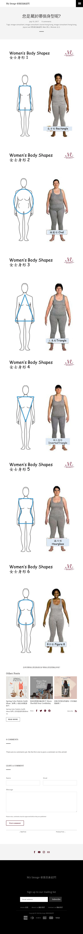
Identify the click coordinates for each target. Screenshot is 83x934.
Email (45, 778)
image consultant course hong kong (39, 24)
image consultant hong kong (65, 24)
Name (8, 778)
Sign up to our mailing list (41, 892)
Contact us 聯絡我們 (55, 907)
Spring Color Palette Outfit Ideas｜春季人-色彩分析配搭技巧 (17, 703)
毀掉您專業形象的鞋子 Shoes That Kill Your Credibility (41, 702)
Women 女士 (55, 27)
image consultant (17, 24)
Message (9, 789)
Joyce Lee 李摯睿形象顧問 (32, 27)
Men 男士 (46, 27)
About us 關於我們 (38, 907)
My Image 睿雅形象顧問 (18, 3)
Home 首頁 (24, 907)
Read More (13, 719)
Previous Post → (61, 832)
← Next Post (22, 832)
